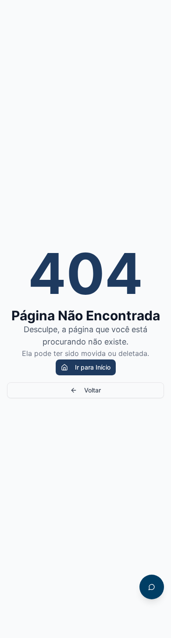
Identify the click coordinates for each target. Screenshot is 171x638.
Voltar (92, 390)
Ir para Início (92, 367)
